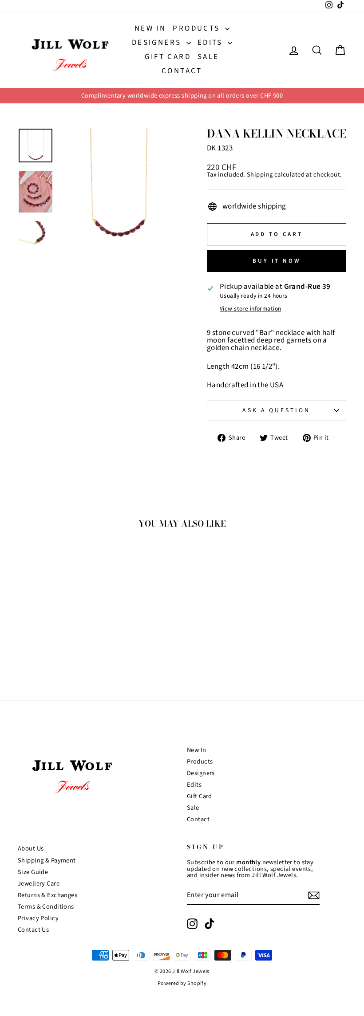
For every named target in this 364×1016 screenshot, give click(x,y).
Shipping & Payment (47, 860)
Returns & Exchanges (47, 895)
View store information (250, 309)
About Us (31, 848)
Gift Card (168, 56)
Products (198, 28)
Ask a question (276, 410)
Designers (158, 42)
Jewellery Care (38, 883)
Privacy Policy (38, 918)
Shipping (260, 175)
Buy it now (277, 261)
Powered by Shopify (182, 983)
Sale (208, 56)
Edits (212, 42)
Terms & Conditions (46, 906)
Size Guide (33, 872)
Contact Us (33, 929)
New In (150, 28)
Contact (182, 71)
